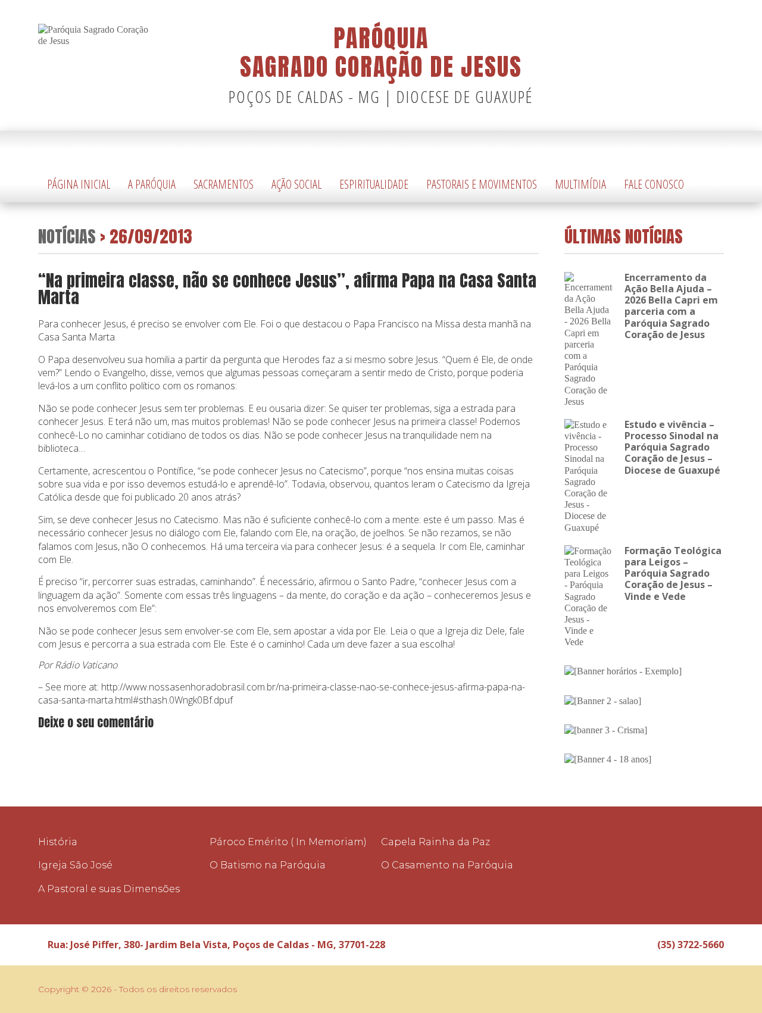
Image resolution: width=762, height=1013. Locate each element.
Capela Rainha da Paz (435, 842)
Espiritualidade (373, 184)
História (57, 842)
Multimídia (580, 184)
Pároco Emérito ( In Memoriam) (288, 842)
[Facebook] (697, 149)
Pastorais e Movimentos (481, 184)
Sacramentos (223, 184)
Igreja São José (75, 865)
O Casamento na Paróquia (447, 865)
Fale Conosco (654, 184)
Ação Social (296, 184)
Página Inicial (78, 184)
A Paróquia (152, 184)
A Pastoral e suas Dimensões (109, 889)
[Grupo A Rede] (685, 989)
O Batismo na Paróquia (268, 865)
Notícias (67, 236)
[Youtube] (715, 149)
